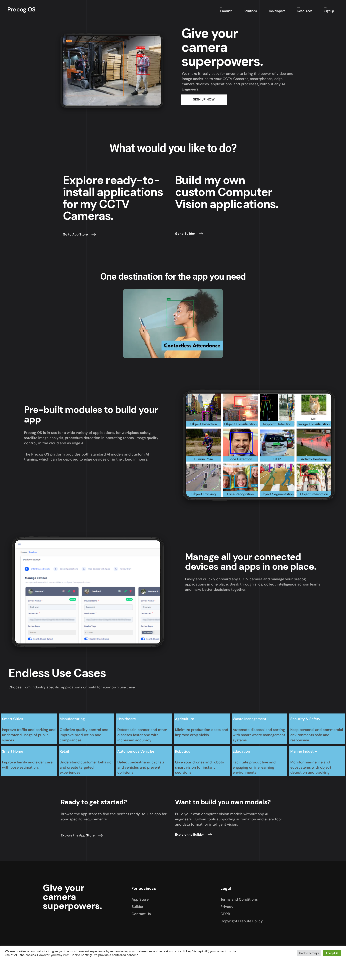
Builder (137, 906)
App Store (140, 899)
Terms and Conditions (239, 899)
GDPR (225, 913)
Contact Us (141, 913)
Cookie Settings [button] (309, 953)
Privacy (226, 906)
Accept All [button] (332, 953)
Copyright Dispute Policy (241, 921)
